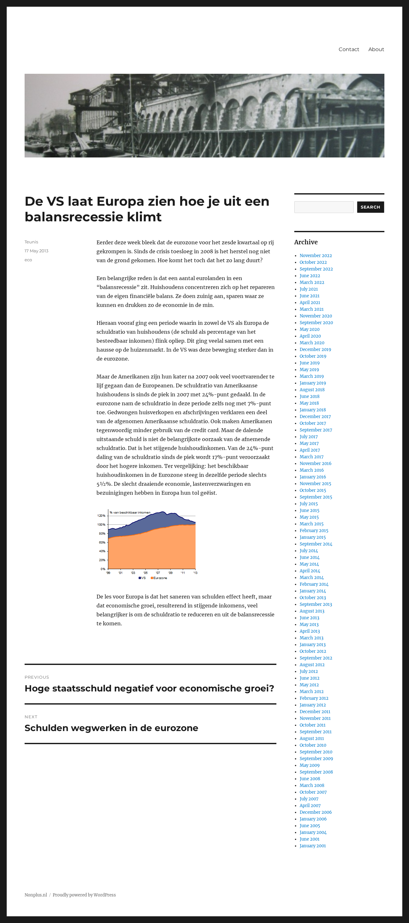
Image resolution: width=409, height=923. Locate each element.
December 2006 (316, 812)
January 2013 (313, 644)
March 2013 (311, 638)
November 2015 (315, 483)
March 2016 (312, 470)
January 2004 (313, 832)
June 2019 (310, 363)
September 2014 (316, 544)
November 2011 (315, 718)
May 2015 (309, 517)
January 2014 (313, 591)
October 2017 (313, 423)
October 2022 (313, 262)
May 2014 (309, 564)
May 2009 (310, 765)
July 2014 (309, 550)
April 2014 (310, 571)
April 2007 (310, 805)
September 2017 (316, 430)
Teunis (31, 241)
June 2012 (310, 678)
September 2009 (316, 758)
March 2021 (312, 309)
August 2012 (312, 664)
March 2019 (312, 376)
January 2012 (313, 705)
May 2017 (309, 443)
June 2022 (310, 275)
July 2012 (309, 671)
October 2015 (313, 490)
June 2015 (310, 510)
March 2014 (312, 577)
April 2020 (310, 336)
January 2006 (313, 819)
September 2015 (316, 497)
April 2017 (310, 450)
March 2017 (312, 457)
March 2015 (312, 524)
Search (371, 207)
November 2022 (316, 255)
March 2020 (312, 343)
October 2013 (313, 597)
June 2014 (310, 557)
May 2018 (309, 403)
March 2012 (312, 691)
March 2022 (312, 282)
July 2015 (309, 504)
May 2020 (310, 329)
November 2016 (316, 463)
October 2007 (313, 792)
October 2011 (313, 725)
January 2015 (313, 537)
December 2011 (315, 711)
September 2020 (316, 322)
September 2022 (316, 269)
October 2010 (313, 745)
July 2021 (309, 289)
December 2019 (315, 349)
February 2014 (314, 584)
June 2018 (310, 396)
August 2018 (312, 390)
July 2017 (309, 436)
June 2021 (310, 296)
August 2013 (312, 611)
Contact (349, 49)
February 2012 (314, 698)
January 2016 (313, 477)
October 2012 (313, 651)
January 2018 (313, 410)
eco (28, 259)
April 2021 (310, 302)
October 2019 (313, 356)
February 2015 (314, 530)
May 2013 (309, 624)
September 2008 (316, 772)
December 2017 (315, 416)
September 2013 (316, 604)
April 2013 (310, 631)
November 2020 (316, 316)
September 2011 (316, 732)
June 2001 (310, 839)
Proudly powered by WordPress (84, 895)
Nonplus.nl (36, 895)
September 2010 (316, 752)
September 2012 (316, 658)
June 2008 (310, 779)
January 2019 (313, 383)
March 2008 (312, 785)
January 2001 (313, 846)
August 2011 (312, 738)
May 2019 (309, 369)
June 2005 (310, 825)
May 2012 (309, 685)
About (376, 49)
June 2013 (309, 618)
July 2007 (309, 799)
